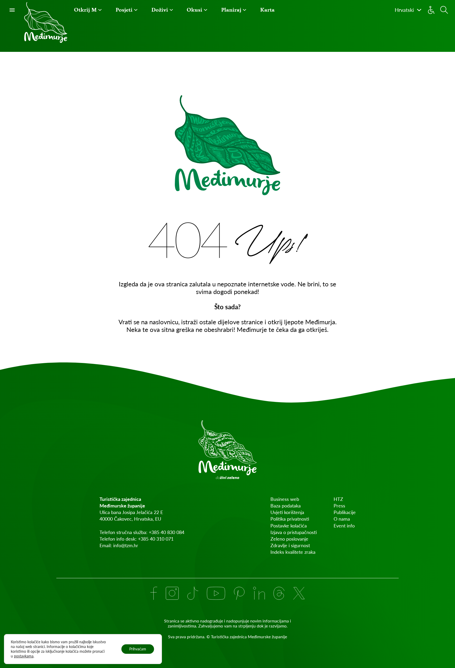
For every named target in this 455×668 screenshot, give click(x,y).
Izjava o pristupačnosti (293, 532)
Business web (284, 499)
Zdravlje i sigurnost (290, 545)
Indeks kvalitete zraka (292, 552)
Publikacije (345, 512)
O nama (342, 519)
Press (339, 506)
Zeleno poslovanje (289, 539)
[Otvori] (12, 10)
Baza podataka (285, 506)
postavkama (23, 656)
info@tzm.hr (125, 545)
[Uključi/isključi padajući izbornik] (100, 10)
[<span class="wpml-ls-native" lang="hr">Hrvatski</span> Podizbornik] (419, 10)
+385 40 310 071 (156, 539)
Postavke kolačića (288, 526)
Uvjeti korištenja (287, 512)
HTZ (338, 499)
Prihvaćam (137, 649)
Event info (344, 526)
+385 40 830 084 (166, 532)
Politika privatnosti (289, 519)
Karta (267, 10)
